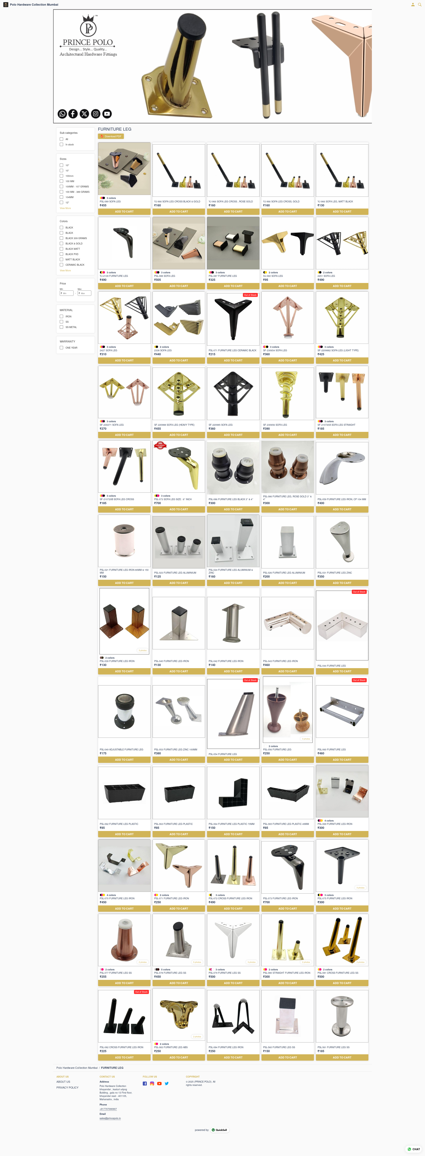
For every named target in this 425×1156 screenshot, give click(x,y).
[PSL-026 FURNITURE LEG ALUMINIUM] (287, 550)
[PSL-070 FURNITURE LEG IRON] (124, 875)
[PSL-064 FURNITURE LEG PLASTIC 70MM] (233, 801)
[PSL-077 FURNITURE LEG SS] (124, 950)
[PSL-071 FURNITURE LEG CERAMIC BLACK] (233, 327)
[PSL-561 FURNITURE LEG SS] (342, 1024)
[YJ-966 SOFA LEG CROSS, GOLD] (287, 178)
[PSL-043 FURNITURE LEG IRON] (287, 631)
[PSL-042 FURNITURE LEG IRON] (233, 631)
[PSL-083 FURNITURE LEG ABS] (179, 1024)
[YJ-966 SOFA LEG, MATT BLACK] (342, 178)
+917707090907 (108, 1108)
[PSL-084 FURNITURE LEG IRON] (233, 1024)
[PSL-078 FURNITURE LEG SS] (179, 950)
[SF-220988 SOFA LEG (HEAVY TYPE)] (179, 402)
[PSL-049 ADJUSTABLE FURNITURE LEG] (124, 719)
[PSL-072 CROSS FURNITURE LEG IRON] (233, 875)
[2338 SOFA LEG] (179, 327)
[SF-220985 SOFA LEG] (233, 402)
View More (65, 207)
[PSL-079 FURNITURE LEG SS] (233, 950)
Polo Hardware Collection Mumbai (34, 4)
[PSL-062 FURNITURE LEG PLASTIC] (124, 801)
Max (80, 288)
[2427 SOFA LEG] (124, 327)
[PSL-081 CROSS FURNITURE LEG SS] (342, 950)
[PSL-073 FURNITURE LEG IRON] (287, 875)
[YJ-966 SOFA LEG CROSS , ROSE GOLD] (233, 178)
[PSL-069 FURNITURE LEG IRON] (342, 801)
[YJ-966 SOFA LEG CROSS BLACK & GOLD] (179, 178)
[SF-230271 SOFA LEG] (124, 402)
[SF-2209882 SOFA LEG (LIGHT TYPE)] (342, 327)
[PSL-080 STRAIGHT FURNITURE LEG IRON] (287, 950)
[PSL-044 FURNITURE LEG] (342, 631)
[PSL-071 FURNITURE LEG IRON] (179, 875)
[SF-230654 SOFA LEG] (287, 327)
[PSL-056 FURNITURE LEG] (287, 719)
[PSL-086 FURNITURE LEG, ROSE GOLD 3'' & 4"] (287, 476)
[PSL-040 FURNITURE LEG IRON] (179, 631)
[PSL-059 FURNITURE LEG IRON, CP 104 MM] (342, 476)
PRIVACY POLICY (67, 1087)
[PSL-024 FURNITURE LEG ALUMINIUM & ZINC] (233, 550)
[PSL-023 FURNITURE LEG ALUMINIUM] (179, 550)
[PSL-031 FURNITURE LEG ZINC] (342, 550)
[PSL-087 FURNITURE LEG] (233, 253)
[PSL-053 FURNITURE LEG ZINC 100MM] (179, 719)
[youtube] (159, 1083)
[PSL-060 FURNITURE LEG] (342, 719)
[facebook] (144, 1083)
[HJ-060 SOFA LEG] (287, 253)
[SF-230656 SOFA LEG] (287, 402)
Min (61, 288)
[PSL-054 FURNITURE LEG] (233, 719)
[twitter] (166, 1083)
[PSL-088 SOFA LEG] (179, 253)
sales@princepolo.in (110, 1118)
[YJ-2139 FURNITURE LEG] (124, 253)
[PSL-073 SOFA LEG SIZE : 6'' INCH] (179, 476)
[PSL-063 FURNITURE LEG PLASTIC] (179, 801)
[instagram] (152, 1083)
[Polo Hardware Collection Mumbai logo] (5, 4)
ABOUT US (63, 1082)
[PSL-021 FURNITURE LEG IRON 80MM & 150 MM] (124, 550)
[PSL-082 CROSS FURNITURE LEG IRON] (124, 1024)
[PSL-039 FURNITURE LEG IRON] (124, 631)
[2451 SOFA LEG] (342, 253)
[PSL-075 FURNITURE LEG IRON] (342, 875)
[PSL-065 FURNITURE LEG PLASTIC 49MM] (287, 801)
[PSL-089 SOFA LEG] (124, 178)
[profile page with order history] (413, 4)
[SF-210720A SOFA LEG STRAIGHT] (342, 402)
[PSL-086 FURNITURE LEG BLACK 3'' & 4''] (233, 476)
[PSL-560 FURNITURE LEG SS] (287, 1024)
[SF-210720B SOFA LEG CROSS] (124, 476)
